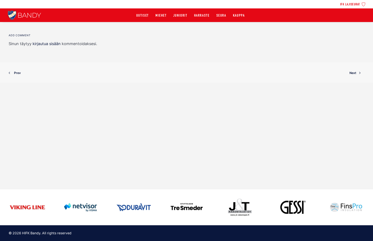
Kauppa (239, 16)
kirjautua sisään (47, 43)
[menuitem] (352, 4)
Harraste (202, 16)
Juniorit (180, 16)
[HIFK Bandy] (24, 15)
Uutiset (142, 16)
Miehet (161, 16)
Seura (221, 16)
